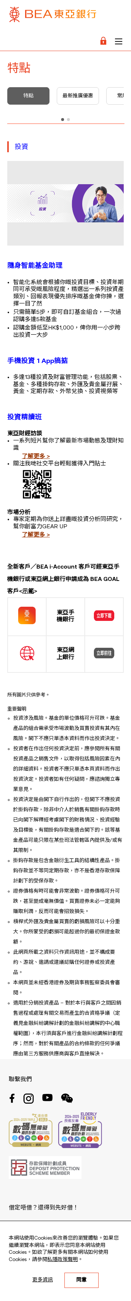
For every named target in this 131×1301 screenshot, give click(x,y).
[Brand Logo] (53, 16)
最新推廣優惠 (78, 95)
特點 (28, 95)
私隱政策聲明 (62, 1259)
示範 (28, 591)
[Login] (103, 41)
